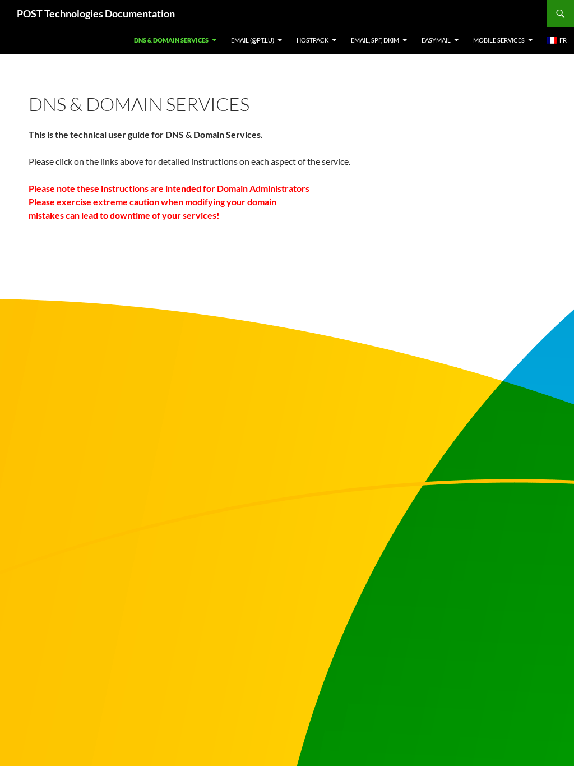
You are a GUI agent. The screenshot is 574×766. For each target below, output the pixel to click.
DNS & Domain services (171, 40)
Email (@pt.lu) (252, 40)
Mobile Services (499, 40)
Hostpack (312, 40)
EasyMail (436, 40)
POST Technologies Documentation (96, 13)
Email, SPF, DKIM (375, 40)
